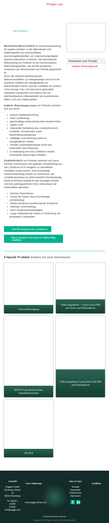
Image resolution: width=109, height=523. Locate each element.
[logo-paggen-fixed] (54, 494)
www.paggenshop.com (36, 502)
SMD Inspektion (20, 31)
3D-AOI (28, 453)
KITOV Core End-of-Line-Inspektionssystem (28, 391)
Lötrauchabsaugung (28, 309)
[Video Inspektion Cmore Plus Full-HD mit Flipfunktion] (80, 317)
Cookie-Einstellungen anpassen (54, 516)
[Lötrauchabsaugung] (28, 264)
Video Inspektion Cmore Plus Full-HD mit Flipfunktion (80, 383)
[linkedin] (78, 502)
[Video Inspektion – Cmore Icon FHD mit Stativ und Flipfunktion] (80, 264)
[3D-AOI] (28, 401)
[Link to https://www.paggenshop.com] (33, 493)
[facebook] (73, 502)
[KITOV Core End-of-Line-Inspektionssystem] (28, 317)
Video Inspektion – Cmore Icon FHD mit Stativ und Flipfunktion (80, 306)
